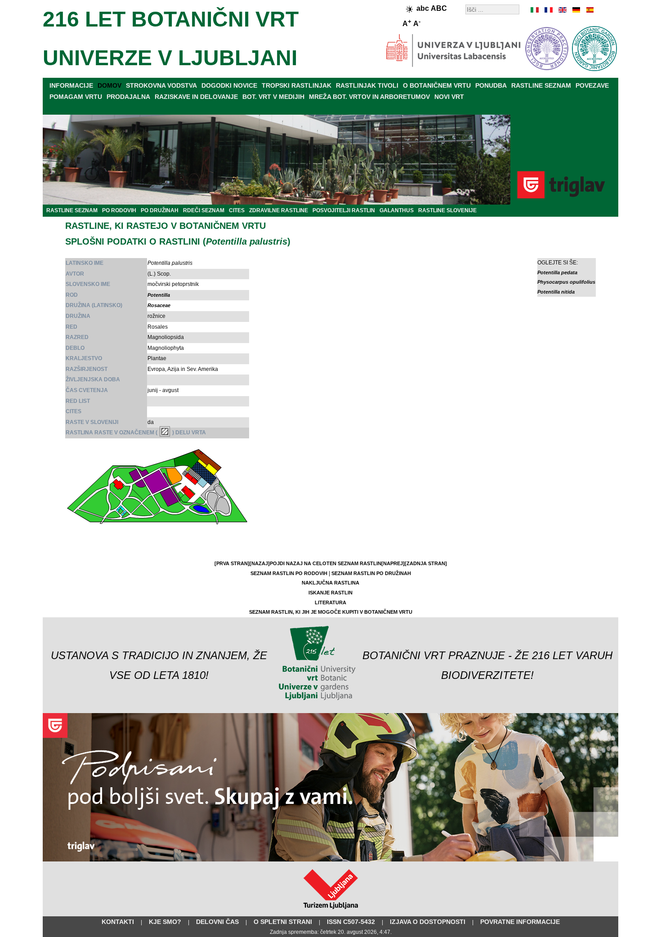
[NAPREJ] (393, 563)
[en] (562, 10)
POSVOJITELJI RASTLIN (344, 210)
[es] (589, 10)
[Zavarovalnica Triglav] (330, 859)
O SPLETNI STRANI (283, 921)
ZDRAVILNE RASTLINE (278, 210)
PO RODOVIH (119, 210)
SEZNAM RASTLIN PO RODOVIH (288, 573)
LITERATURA (330, 602)
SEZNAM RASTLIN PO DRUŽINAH (371, 573)
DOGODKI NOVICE (229, 85)
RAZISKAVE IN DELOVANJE (196, 96)
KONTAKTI (118, 921)
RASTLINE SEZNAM (541, 85)
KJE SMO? (165, 921)
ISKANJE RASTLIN (330, 592)
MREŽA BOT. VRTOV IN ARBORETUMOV (369, 96)
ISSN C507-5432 (351, 921)
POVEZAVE (592, 85)
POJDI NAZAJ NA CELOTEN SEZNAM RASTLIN (325, 563)
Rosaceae (158, 305)
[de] (575, 10)
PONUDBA (491, 85)
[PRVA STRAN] (232, 563)
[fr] (548, 10)
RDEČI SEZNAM (203, 210)
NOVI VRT (449, 96)
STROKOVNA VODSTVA (161, 85)
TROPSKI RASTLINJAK (296, 85)
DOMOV (109, 85)
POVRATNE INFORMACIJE (520, 921)
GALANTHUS (397, 210)
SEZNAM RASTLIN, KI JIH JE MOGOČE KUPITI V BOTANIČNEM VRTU (330, 612)
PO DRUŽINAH (160, 210)
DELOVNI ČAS (217, 921)
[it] (535, 10)
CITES (237, 210)
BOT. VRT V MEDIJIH (273, 96)
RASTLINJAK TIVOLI (367, 85)
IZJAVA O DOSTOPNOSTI (427, 921)
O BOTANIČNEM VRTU (437, 85)
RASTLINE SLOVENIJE (447, 210)
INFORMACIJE (71, 85)
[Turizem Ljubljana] (331, 911)
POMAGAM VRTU (75, 96)
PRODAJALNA (128, 96)
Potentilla (158, 295)
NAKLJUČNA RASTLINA (330, 582)
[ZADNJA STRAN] (426, 563)
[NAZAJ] (260, 563)
